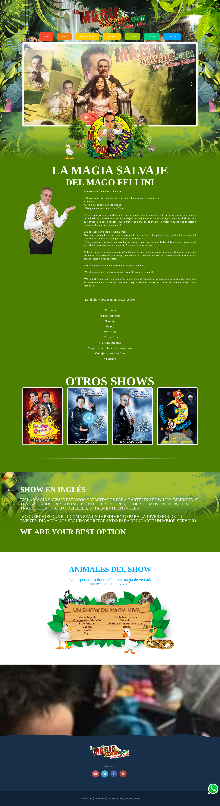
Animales (111, 36)
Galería (132, 36)
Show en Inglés (87, 36)
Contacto (172, 36)
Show (64, 36)
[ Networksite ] (100, 798)
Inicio (46, 36)
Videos (152, 36)
